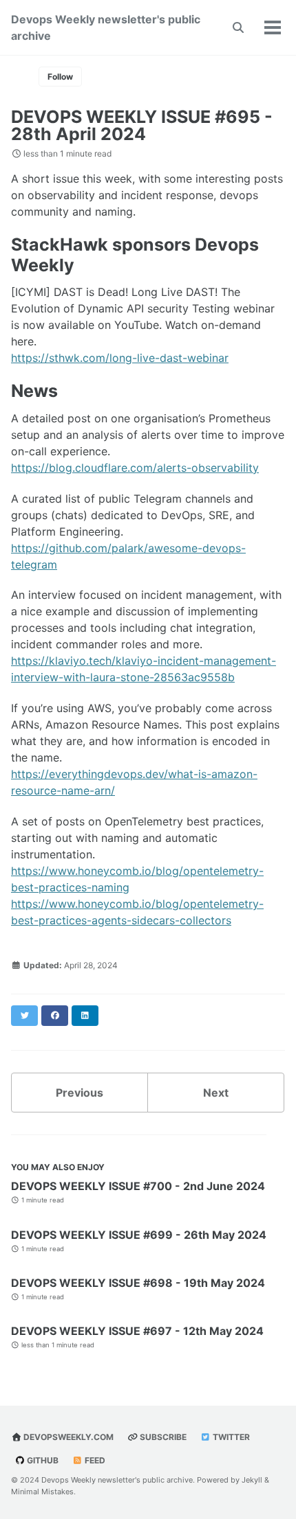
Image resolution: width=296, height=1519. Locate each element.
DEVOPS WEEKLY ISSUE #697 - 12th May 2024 (137, 1331)
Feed (94, 1460)
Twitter (230, 1437)
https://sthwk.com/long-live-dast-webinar (120, 358)
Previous (79, 1092)
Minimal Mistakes (42, 1491)
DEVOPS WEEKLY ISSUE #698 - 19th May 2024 (138, 1283)
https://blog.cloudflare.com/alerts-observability (135, 468)
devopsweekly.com (67, 1437)
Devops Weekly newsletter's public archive (105, 27)
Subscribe (162, 1437)
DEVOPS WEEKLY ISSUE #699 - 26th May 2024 (138, 1235)
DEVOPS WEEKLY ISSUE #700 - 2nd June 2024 (138, 1186)
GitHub (42, 1460)
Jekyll (252, 1480)
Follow (60, 76)
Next (216, 1092)
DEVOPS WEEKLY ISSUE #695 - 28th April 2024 (142, 125)
